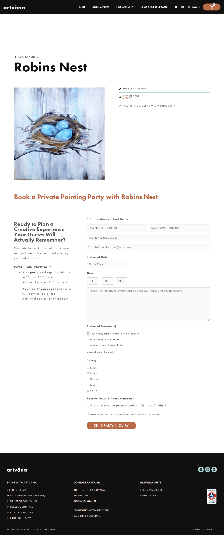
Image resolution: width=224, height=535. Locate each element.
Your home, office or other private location (114, 333)
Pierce (93, 390)
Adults (127, 98)
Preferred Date (97, 257)
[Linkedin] (214, 469)
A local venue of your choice (107, 345)
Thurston (94, 379)
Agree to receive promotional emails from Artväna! (128, 405)
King (92, 367)
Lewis (93, 385)
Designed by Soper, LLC (204, 529)
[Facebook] (201, 469)
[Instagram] (207, 469)
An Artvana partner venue (104, 339)
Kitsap (93, 373)
